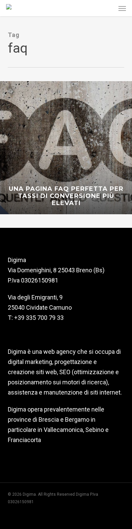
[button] (122, 8)
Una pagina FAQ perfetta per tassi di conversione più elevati (66, 196)
